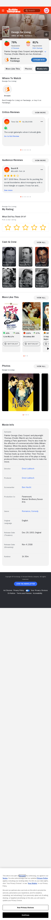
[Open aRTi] (46, 10)
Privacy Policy (42, 878)
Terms (5, 878)
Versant (22, 876)
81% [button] (35, 42)
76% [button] (14, 42)
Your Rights (32, 883)
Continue (25, 915)
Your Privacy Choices (39, 590)
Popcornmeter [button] (37, 46)
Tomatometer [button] (15, 46)
